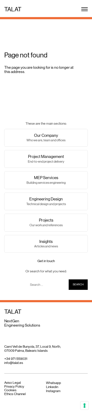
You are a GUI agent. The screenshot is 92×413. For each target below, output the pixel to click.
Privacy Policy (14, 386)
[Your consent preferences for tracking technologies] (84, 405)
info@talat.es (13, 363)
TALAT (12, 9)
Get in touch (46, 261)
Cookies (10, 390)
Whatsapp (53, 383)
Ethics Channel (15, 394)
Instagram (53, 391)
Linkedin (52, 387)
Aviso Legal (12, 383)
